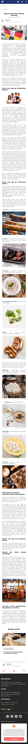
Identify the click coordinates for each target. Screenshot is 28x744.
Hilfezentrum (14, 702)
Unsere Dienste (5, 685)
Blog (2, 702)
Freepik (25, 40)
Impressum (7, 702)
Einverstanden (14, 739)
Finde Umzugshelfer (15, 694)
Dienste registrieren (17, 682)
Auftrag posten (15, 692)
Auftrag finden (21, 684)
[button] (4, 671)
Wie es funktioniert (6, 682)
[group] (14, 650)
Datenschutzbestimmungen (8, 721)
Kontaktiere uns (5, 704)
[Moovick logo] (2, 2)
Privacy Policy (21, 731)
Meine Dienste (4, 684)
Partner (12, 704)
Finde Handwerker (5, 695)
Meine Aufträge (13, 684)
